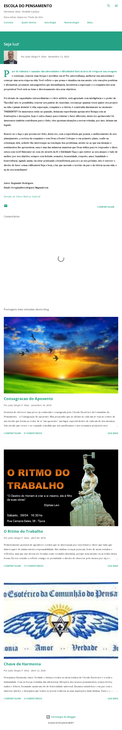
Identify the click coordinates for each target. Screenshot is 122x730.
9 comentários (33, 433)
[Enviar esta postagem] (6, 206)
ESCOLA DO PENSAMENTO (28, 5)
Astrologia (50, 22)
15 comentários (33, 565)
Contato (8, 22)
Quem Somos (28, 22)
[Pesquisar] (109, 6)
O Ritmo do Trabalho (23, 531)
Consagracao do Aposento (28, 398)
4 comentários (33, 698)
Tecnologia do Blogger (63, 716)
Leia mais (113, 433)
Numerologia (71, 22)
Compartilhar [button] (105, 206)
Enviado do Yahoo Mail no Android (22, 196)
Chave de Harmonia (22, 663)
